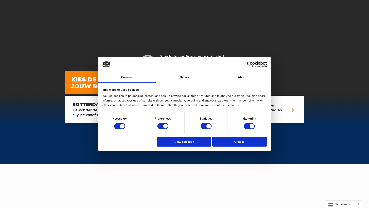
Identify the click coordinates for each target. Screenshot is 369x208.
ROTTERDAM (88, 104)
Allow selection (184, 141)
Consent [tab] (127, 77)
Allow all (239, 141)
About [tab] (242, 77)
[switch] (162, 126)
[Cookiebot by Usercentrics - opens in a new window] (250, 64)
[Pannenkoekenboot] (4, 24)
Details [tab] (184, 77)
